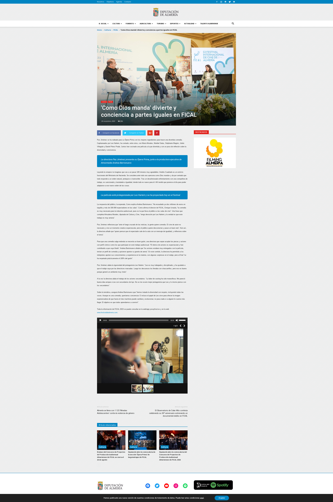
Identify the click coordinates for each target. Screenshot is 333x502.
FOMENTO (130, 23)
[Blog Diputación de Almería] (166, 12)
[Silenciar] (177, 320)
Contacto (127, 2)
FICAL (110, 102)
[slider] (182, 320)
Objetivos (110, 2)
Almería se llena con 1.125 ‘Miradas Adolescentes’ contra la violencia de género (115, 411)
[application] (142, 320)
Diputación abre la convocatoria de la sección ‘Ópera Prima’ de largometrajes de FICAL (141, 454)
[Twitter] (230, 2)
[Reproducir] (100, 320)
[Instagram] (221, 2)
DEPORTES (174, 23)
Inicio (99, 30)
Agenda (119, 2)
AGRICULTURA (145, 23)
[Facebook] (217, 2)
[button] (233, 24)
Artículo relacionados (107, 425)
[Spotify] (225, 2)
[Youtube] (234, 2)
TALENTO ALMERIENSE (209, 23)
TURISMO (160, 23)
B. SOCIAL (103, 23)
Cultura (104, 102)
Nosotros (100, 2)
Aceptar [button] (222, 498)
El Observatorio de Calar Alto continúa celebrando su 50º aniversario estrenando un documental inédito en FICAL (168, 413)
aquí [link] (202, 498)
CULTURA (116, 23)
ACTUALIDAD (189, 23)
